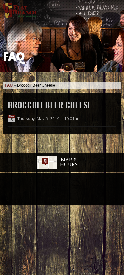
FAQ (9, 85)
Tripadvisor (55, 188)
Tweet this (106, 119)
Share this (112, 119)
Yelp (77, 189)
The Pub (39, 190)
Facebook (23, 190)
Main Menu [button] (114, 8)
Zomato (100, 189)
